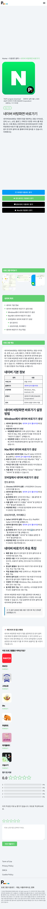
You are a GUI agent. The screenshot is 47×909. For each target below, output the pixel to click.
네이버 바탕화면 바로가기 (20, 113)
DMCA (4, 870)
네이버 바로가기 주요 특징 (16, 329)
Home (4, 58)
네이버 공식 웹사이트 (31, 385)
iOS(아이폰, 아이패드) (18, 326)
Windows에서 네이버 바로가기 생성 (21, 312)
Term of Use (7, 861)
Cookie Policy (7, 874)
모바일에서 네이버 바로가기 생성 (20, 319)
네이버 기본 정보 (12, 305)
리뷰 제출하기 (9, 844)
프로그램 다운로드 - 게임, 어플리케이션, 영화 (17, 887)
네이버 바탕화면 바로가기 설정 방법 (19, 308)
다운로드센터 (14, 58)
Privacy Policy (7, 865)
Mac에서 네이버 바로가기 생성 (19, 315)
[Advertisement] (23, 31)
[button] (44, 3)
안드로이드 (14, 322)
